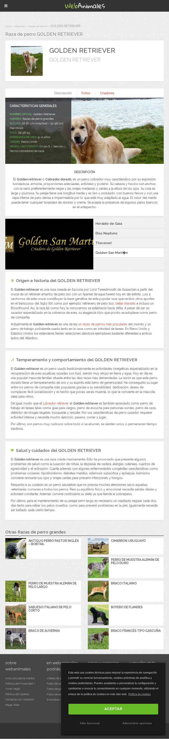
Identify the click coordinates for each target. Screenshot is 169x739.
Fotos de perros (57, 683)
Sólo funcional (90, 723)
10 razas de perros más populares (102, 324)
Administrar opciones (137, 723)
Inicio (8, 26)
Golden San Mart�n (112, 252)
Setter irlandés (125, 303)
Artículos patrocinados (20, 678)
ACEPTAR (113, 709)
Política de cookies (139, 694)
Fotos (86, 93)
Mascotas (20, 26)
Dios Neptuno (107, 233)
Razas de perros (38, 26)
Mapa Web (12, 705)
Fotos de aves (55, 694)
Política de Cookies (17, 694)
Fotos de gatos (56, 688)
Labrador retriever (55, 403)
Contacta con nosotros (19, 699)
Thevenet (104, 243)
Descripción (63, 93)
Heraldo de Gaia (109, 223)
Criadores (107, 93)
